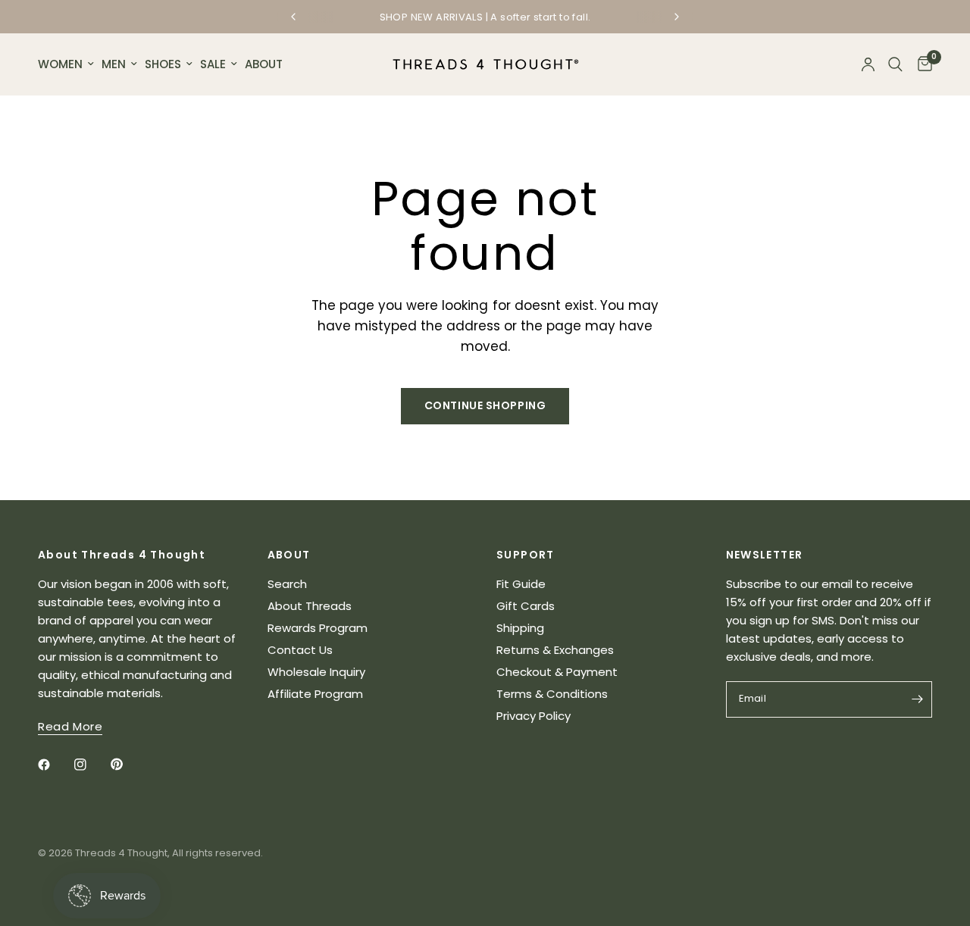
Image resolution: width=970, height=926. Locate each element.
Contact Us (300, 650)
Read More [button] (70, 726)
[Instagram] (91, 764)
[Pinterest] (127, 764)
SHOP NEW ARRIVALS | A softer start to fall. (485, 17)
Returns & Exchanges (555, 650)
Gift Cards (525, 606)
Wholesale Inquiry (316, 672)
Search (287, 584)
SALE (213, 64)
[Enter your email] (917, 699)
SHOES (163, 64)
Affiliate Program (315, 694)
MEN (114, 64)
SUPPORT (525, 554)
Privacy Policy (533, 716)
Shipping (520, 628)
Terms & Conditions (552, 694)
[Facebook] (54, 764)
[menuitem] (68, 64)
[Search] (895, 64)
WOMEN (60, 64)
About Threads (310, 606)
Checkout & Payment (557, 672)
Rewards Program (318, 628)
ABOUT (264, 64)
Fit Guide (521, 584)
